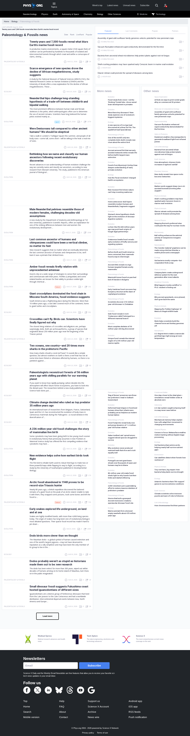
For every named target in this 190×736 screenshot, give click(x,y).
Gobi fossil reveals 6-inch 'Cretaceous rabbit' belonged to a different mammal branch (121, 316)
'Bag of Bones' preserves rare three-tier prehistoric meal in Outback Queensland (122, 397)
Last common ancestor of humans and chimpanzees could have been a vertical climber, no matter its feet (59, 243)
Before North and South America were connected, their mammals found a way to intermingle (121, 254)
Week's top (97, 5)
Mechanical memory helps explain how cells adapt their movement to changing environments (168, 422)
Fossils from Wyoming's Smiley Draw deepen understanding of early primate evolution (122, 167)
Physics (44, 14)
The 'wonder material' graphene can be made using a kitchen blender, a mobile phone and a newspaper (170, 250)
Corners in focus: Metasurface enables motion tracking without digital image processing (170, 434)
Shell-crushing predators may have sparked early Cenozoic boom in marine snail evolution (136, 64)
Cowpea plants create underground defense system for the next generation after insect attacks (168, 274)
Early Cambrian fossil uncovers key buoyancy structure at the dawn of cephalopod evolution (122, 291)
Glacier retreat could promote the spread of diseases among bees (125, 73)
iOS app (133, 706)
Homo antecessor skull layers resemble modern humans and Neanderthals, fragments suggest (121, 204)
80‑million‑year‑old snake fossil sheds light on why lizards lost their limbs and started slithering (122, 475)
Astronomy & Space (70, 14)
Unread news (129, 5)
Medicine (143, 14)
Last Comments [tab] (132, 31)
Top (25, 701)
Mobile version (31, 717)
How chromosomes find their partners (169, 505)
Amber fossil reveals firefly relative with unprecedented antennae (53, 268)
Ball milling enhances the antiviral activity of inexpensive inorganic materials (168, 237)
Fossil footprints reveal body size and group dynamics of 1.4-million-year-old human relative (122, 425)
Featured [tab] (108, 31)
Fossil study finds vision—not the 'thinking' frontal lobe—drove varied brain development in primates (122, 102)
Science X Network (110, 728)
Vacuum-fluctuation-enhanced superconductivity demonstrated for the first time (131, 47)
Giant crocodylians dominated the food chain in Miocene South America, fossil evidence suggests (60, 295)
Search (27, 712)
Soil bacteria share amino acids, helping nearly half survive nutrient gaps (168, 447)
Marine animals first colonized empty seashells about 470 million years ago (122, 513)
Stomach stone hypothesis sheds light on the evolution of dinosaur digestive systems (121, 216)
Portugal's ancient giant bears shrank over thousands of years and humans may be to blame (122, 463)
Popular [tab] (155, 31)
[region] (142, 58)
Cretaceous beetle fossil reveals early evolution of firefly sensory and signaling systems (122, 241)
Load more (47, 616)
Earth (55, 14)
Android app (135, 701)
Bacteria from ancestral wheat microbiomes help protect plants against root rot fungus (133, 55)
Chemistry (88, 14)
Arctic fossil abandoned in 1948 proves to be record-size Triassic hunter (57, 484)
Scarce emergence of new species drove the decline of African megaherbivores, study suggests (56, 72)
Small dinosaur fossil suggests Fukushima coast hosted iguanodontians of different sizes (59, 588)
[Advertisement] (47, 193)
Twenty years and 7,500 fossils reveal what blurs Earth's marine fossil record (59, 43)
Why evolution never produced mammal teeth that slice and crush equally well (122, 450)
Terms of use (102, 733)
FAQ (61, 706)
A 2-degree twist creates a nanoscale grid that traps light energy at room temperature (169, 336)
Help (61, 701)
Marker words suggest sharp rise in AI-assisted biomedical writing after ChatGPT (169, 188)
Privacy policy (88, 733)
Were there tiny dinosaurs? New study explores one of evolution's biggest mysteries (121, 114)
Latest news (112, 5)
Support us (94, 701)
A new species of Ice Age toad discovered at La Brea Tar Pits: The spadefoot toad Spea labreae (121, 127)
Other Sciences (114, 14)
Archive (92, 712)
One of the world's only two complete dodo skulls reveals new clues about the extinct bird (121, 140)
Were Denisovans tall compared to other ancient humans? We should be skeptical (58, 130)
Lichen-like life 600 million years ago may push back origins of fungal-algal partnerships (121, 229)
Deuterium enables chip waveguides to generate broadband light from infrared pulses (170, 139)
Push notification (138, 717)
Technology (160, 14)
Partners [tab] (175, 31)
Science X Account (98, 706)
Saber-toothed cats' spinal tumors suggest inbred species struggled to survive (122, 437)
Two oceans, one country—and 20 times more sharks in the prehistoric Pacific (57, 347)
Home (26, 706)
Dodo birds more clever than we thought (54, 535)
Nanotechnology (30, 14)
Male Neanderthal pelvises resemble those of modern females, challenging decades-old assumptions (57, 213)
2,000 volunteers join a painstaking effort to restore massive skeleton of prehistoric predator (122, 488)
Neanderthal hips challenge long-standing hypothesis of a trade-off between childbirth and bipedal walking (59, 102)
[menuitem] (30, 14)
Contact (63, 717)
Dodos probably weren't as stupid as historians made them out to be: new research (58, 563)
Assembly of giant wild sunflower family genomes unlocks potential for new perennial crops (136, 38)
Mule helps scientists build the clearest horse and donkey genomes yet (169, 323)
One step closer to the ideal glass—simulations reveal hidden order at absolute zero (168, 397)
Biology (100, 14)
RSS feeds (135, 712)
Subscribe (144, 5)
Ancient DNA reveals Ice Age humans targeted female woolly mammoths (120, 267)
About (62, 712)
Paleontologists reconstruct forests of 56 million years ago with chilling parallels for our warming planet (59, 376)
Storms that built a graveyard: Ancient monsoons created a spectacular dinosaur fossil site (120, 500)
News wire (93, 717)
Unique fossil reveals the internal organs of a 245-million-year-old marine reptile (121, 340)
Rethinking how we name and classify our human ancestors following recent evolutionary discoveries (59, 157)
